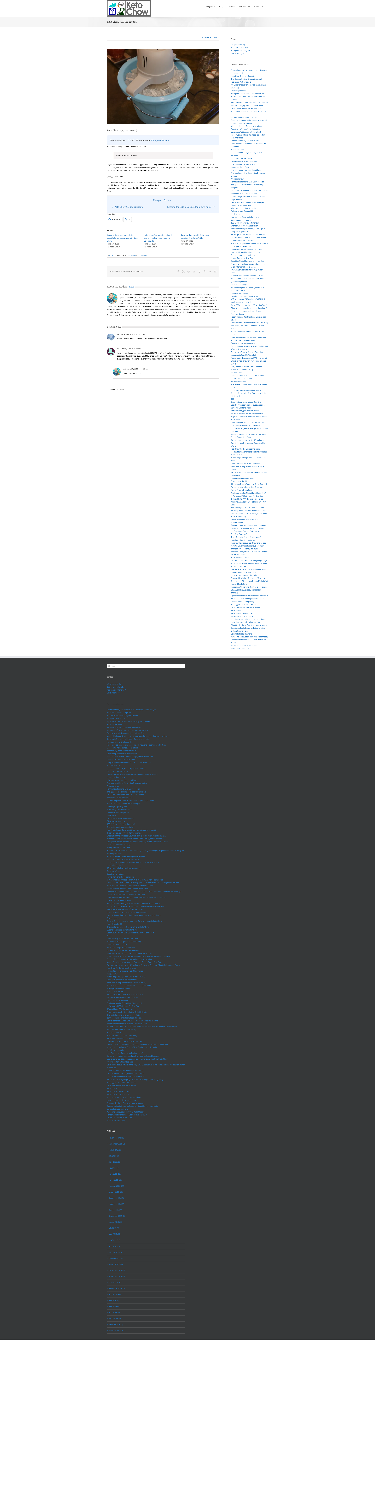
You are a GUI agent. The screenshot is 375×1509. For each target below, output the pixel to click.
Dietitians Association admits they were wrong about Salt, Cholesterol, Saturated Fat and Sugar (249, 326)
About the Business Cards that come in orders (249, 625)
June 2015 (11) (115, 1234)
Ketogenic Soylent (160, 140)
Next (215, 38)
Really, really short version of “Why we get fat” (249, 358)
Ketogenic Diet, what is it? (241, 82)
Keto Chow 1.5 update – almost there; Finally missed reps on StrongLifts (158, 238)
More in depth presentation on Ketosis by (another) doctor (130, 885)
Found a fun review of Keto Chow (244, 645)
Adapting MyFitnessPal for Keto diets (245, 129)
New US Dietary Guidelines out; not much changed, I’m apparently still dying (137, 1044)
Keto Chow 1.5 (237, 610)
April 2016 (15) (115, 1174)
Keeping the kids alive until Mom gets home (248, 619)
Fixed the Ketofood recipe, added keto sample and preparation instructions (136, 745)
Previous (207, 38)
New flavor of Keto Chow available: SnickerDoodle (127, 1023)
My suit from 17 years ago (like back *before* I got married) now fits (133, 862)
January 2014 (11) (116, 1330)
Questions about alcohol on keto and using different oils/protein (132, 1106)
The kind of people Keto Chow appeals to (247, 507)
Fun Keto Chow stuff (239, 534)
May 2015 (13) (114, 1240)
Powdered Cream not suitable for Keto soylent (249, 190)
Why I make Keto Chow (240, 648)
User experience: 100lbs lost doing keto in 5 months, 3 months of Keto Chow (137, 1059)
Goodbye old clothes (239, 293)
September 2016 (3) (117, 1144)
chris (111, 255)
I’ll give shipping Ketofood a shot (244, 117)
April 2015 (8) (114, 1246)
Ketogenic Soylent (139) (240, 50)
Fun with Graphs (237, 149)
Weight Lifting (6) (238, 44)
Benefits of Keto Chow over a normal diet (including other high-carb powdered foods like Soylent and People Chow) (248, 264)
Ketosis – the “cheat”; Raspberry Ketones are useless (127, 730)
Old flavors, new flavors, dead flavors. (245, 607)
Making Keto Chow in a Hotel (242, 478)
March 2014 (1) (115, 1318)
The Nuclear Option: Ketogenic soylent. (246, 79)
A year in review (237, 179)
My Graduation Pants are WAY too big (245, 531)
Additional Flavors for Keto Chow (244, 193)
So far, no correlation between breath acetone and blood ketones (132, 1056)
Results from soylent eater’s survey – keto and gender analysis (131, 709)
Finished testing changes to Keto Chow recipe (249, 452)
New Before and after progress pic (244, 296)
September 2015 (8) (117, 1216)
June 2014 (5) (114, 1306)
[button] (263, 6)
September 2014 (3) (117, 1288)
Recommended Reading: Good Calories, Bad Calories (128, 888)
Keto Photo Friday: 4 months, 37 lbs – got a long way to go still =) (132, 830)
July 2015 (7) (114, 1228)
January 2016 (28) (116, 1192)
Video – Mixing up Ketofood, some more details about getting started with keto (138, 736)
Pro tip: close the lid (239, 481)
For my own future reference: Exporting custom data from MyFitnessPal (135, 906)
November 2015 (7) (116, 1204)
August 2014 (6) (115, 1294)
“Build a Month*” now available (243, 343)
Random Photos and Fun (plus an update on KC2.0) (127, 1115)
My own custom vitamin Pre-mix (244, 575)
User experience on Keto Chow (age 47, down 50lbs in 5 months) (132, 1021)
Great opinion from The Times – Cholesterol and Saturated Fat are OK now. (136, 897)
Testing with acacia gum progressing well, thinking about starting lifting (135, 1079)
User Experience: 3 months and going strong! (249, 560)
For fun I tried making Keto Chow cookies (247, 182)
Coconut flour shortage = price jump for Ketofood (126, 768)
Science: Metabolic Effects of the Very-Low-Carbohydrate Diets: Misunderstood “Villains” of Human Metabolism (249, 581)
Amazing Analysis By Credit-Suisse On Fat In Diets (126, 1012)
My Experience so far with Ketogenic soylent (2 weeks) (128, 721)
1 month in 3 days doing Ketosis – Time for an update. (128, 739)
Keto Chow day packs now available (245, 411)
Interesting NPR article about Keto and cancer (249, 587)
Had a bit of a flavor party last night (245, 217)
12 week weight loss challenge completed (248, 287)
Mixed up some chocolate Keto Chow (246, 170)
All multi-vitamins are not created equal (247, 413)
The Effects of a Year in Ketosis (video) (246, 537)
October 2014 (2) (115, 1282)
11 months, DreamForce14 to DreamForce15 (249, 484)
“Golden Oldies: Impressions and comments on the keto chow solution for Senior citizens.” (142, 1026)
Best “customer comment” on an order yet (247, 202)
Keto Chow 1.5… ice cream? (242, 616)
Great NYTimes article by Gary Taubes (246, 463)
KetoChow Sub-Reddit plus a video (245, 540)
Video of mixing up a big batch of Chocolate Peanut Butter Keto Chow (134, 962)
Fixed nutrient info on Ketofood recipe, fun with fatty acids (130, 756)
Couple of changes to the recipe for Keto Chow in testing (129, 959)
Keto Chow (132, 255)
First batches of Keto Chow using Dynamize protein (127, 783)
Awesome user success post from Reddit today (249, 637)
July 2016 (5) (114, 1156)
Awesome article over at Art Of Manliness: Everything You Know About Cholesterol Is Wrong (248, 443)
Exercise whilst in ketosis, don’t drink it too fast (249, 102)
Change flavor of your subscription (244, 226)
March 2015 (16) (115, 1252)
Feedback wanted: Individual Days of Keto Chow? (126, 894)
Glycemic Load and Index (241, 408)
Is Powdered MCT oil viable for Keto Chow (247, 496)
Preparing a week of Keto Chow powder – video (126, 856)
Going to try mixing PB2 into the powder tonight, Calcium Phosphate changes (137, 841)
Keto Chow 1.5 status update (242, 613)
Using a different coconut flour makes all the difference (129, 762)
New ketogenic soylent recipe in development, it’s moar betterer (132, 774)
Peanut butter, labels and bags (243, 255)
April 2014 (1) (114, 1312)
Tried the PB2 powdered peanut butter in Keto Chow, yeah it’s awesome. (135, 839)
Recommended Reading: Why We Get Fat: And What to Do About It (133, 903)
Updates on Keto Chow (240, 167)
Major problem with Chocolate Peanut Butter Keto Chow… (130, 953)
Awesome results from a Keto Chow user (247, 487)
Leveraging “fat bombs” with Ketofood (246, 132)
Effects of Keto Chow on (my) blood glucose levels (127, 912)
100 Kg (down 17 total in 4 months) (245, 223)
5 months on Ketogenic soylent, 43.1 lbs (247, 275)
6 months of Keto (238, 290)
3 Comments (142, 255)
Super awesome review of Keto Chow (246, 390)
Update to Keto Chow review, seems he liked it (249, 595)
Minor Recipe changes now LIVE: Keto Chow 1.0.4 (126, 977)
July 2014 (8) (114, 1300)
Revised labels (236, 372)
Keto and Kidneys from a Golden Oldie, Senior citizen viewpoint (132, 1047)
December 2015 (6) (116, 1198)
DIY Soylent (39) (237, 53)
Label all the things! (239, 284)
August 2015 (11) (115, 1222)
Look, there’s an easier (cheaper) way (245, 622)
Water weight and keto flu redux (244, 208)
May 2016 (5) (114, 1168)
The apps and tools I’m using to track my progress (126, 792)
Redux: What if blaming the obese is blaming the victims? (129, 985)
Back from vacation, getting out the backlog (248, 405)
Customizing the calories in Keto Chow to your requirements (131, 800)
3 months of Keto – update (241, 158)
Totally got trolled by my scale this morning (248, 234)
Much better (236, 214)
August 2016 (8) (115, 1150)
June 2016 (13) (115, 1162)
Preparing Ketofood (238, 90)
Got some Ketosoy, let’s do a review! (245, 140)
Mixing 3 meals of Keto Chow (242, 258)
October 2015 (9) (115, 1210)
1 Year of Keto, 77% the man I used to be (247, 499)
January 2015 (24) (116, 1264)
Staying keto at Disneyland (241, 634)
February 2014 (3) (116, 1324)
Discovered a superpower (241, 220)
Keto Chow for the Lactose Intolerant (245, 449)
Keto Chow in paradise (240, 557)
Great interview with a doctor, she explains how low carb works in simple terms (138, 956)
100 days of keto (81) (239, 47)
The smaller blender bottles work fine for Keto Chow (128, 927)
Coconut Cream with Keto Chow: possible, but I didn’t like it (130, 933)
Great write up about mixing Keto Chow (246, 402)
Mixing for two (237, 455)
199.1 (233, 399)
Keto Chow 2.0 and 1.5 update (243, 76)
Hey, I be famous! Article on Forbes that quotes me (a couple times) (134, 915)
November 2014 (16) (117, 1276)
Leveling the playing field (241, 205)
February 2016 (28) (116, 1186)
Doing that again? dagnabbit (242, 211)
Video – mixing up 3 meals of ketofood (246, 126)
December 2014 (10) (117, 1270)
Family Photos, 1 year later (241, 490)
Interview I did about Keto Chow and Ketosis (248, 543)
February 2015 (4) (116, 1258)
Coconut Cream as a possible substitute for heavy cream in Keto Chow (122, 238)
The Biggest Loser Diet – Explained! (245, 604)
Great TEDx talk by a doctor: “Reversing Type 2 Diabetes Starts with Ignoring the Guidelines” (143, 883)
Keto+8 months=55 (238, 381)
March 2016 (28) (115, 1180)
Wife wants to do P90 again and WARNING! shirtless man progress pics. (135, 880)
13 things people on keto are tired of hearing (248, 510)
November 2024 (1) (116, 1138)
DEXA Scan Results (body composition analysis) (125, 1073)
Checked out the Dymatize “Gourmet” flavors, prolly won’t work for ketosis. (136, 836)
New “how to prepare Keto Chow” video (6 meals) (126, 982)
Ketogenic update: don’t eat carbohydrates (248, 93)
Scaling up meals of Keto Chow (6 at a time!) (248, 493)
